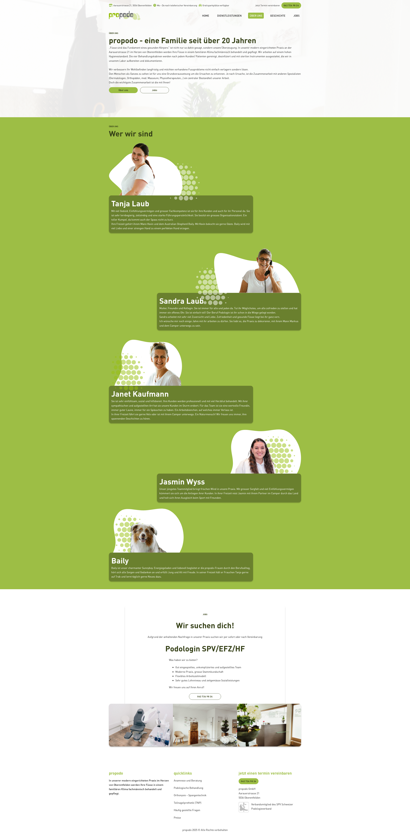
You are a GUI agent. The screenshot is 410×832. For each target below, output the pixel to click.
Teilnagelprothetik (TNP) (187, 802)
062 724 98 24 (291, 5)
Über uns (256, 15)
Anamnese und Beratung (188, 780)
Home (205, 15)
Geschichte (277, 15)
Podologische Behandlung (188, 787)
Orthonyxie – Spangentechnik (190, 795)
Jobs (296, 15)
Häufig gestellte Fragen (187, 810)
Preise (177, 817)
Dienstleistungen (229, 15)
